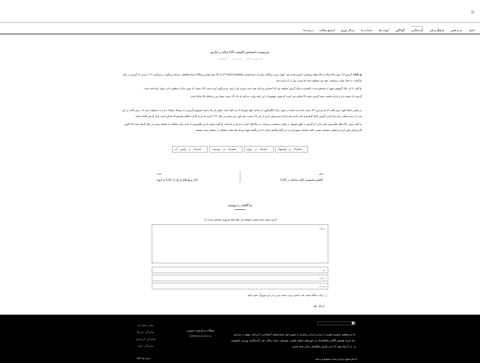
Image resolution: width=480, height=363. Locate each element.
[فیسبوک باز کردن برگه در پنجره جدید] (27, 28)
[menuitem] (471, 29)
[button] (200, 336)
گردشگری (222, 58)
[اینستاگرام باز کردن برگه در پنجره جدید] (21, 28)
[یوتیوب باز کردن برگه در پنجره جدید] (15, 28)
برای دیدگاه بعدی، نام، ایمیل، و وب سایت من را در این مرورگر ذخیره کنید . (284, 295)
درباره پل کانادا (143, 358)
